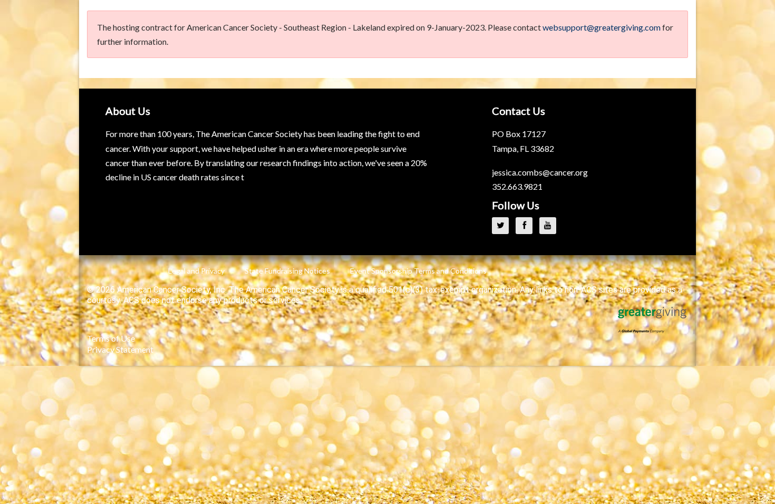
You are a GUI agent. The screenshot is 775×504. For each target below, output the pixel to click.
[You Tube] (550, 225)
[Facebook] (527, 225)
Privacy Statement (120, 349)
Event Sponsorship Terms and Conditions (418, 270)
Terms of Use (111, 338)
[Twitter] (503, 225)
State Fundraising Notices (287, 270)
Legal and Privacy (196, 270)
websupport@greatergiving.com (601, 27)
